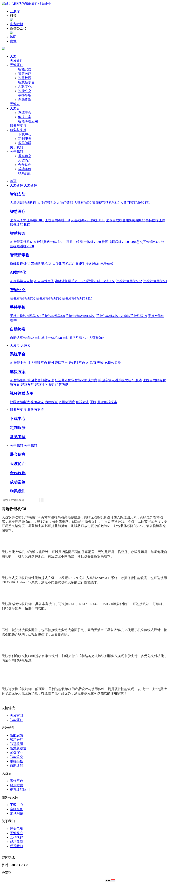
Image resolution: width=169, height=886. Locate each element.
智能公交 (24, 91)
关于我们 (16, 147)
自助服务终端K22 (75, 338)
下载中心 (24, 134)
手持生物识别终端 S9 (25, 316)
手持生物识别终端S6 (80, 316)
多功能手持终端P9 (133, 316)
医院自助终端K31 (57, 220)
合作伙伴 (24, 164)
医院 (93, 402)
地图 (13, 37)
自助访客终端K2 (22, 338)
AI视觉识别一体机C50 (99, 281)
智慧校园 (24, 78)
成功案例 (24, 169)
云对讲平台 (77, 363)
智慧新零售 (26, 82)
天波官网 (16, 715)
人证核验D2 (82, 202)
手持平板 (24, 95)
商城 (13, 41)
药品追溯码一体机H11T (88, 220)
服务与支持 (18, 125)
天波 (13, 56)
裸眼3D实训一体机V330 (83, 242)
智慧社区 (41, 384)
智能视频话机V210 (105, 202)
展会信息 (24, 156)
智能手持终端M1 (87, 263)
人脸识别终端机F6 (23, 202)
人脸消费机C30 (63, 263)
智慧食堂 (27, 384)
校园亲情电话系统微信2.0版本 (120, 380)
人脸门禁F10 (46, 202)
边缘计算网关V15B (69, 281)
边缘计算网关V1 (155, 281)
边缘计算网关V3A (129, 281)
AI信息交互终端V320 (144, 242)
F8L (147, 202)
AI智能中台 (18, 363)
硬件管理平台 (58, 363)
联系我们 (24, 173)
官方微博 (16, 24)
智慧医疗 (24, 73)
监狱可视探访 (107, 402)
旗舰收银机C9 (20, 263)
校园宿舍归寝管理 (40, 380)
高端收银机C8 (41, 263)
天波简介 (24, 160)
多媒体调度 (67, 402)
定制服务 (24, 138)
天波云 (15, 104)
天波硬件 (16, 60)
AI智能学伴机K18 (23, 242)
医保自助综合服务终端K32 (125, 220)
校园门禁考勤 (58, 384)
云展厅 (15, 11)
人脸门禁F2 (64, 202)
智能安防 (24, 69)
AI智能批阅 (18, 380)
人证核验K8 (97, 338)
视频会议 (37, 402)
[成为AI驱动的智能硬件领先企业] (26, 3)
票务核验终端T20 (22, 298)
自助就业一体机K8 (48, 338)
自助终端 (24, 99)
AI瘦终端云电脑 (21, 281)
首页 (13, 181)
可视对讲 (82, 402)
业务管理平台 (37, 363)
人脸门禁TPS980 (132, 202)
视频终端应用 (28, 121)
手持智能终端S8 (53, 316)
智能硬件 (16, 720)
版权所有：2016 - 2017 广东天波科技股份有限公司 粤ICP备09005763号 (53, 880)
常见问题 (24, 143)
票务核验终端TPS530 (77, 298)
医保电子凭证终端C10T (27, 220)
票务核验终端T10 (48, 298)
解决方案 (24, 117)
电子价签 (107, 263)
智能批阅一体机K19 (50, 242)
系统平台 (24, 112)
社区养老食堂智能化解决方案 (76, 380)
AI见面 (91, 363)
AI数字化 (25, 86)
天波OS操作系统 (109, 363)
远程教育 (51, 402)
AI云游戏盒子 (44, 281)
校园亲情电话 (20, 402)
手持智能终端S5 (108, 316)
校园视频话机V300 (115, 242)
